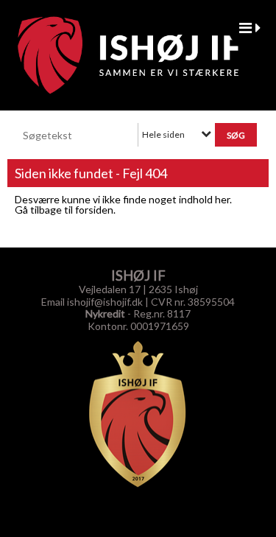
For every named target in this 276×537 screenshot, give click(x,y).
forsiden (94, 209)
